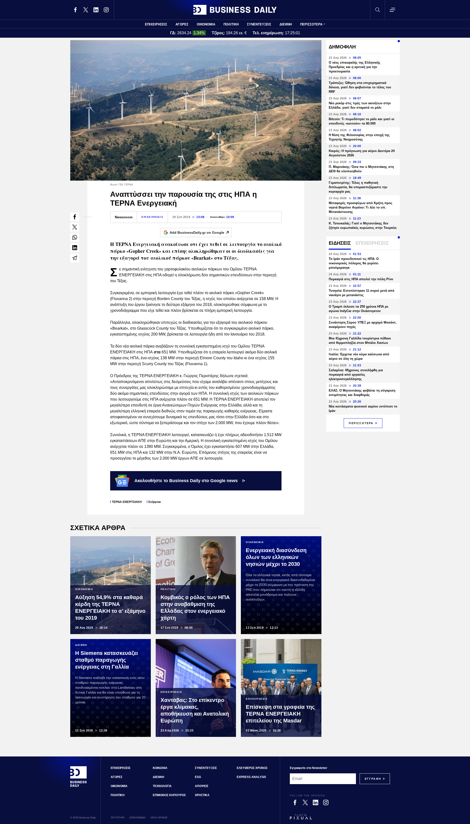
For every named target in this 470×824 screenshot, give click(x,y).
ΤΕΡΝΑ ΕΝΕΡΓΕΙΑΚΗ (127, 502)
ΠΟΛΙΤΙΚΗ (231, 24)
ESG (198, 777)
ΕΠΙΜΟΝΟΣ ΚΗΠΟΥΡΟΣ (169, 795)
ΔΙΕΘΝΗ (286, 24)
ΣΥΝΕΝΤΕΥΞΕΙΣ (259, 24)
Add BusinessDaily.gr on (197, 232)
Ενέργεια (154, 502)
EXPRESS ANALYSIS (251, 777)
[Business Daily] (235, 10)
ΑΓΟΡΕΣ (182, 24)
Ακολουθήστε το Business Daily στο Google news (186, 480)
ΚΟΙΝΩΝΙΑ (160, 768)
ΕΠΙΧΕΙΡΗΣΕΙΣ (156, 24)
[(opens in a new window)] (75, 10)
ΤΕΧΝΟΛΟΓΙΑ (162, 786)
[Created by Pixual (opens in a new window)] (340, 819)
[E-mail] (74, 258)
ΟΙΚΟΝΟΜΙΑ (206, 24)
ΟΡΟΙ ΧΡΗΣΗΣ (159, 817)
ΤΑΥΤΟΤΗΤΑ (118, 817)
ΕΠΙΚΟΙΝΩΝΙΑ (137, 817)
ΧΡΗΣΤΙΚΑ (202, 795)
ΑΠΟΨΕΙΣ (201, 786)
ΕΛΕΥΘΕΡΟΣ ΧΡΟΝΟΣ (252, 768)
